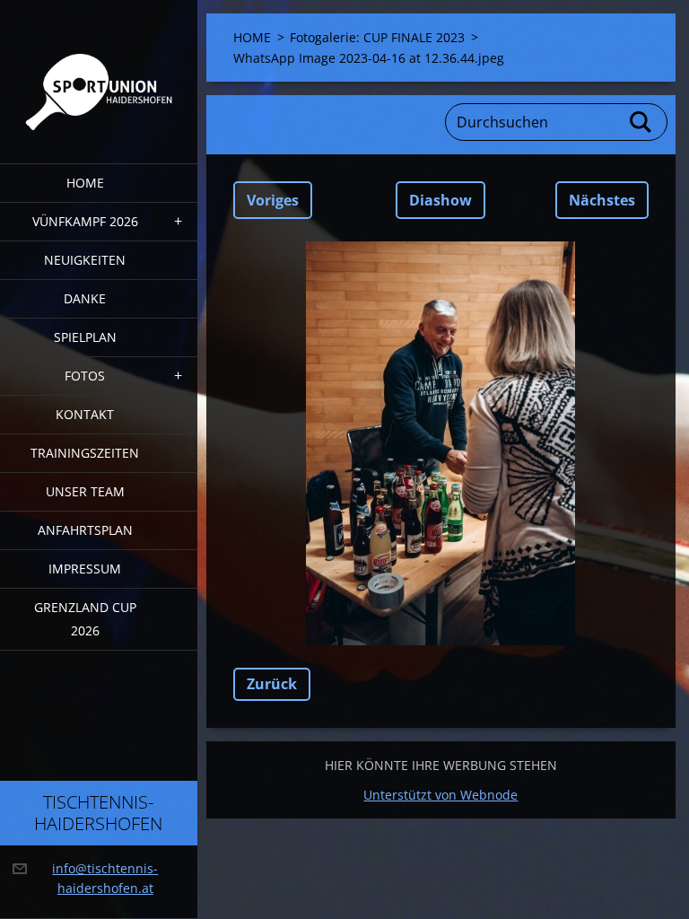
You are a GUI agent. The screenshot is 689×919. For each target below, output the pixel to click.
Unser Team (85, 491)
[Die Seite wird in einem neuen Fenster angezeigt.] (440, 443)
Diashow (440, 200)
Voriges (273, 200)
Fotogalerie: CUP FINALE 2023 (377, 37)
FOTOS (85, 375)
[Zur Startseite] (98, 70)
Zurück (272, 684)
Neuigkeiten (85, 259)
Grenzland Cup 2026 (85, 619)
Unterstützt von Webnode (440, 794)
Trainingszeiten (85, 452)
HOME (85, 182)
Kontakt (85, 414)
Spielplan (85, 337)
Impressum (84, 568)
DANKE (85, 298)
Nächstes (602, 200)
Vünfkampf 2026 (85, 221)
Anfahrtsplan (85, 529)
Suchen (641, 122)
